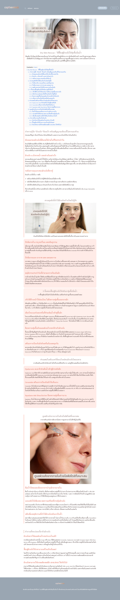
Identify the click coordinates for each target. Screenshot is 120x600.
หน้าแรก (30, 8)
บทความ (36, 8)
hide (35, 67)
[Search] (25, 8)
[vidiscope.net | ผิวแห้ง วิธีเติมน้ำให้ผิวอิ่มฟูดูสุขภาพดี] (11, 7)
